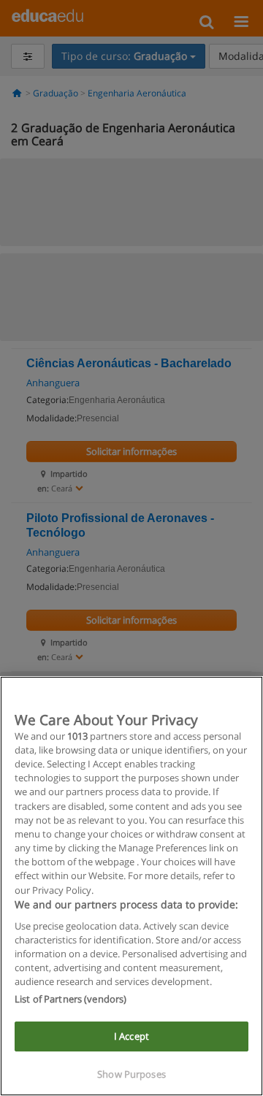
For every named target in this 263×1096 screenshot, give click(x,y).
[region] (131, 886)
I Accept (131, 1036)
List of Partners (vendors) (70, 998)
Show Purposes (131, 1074)
